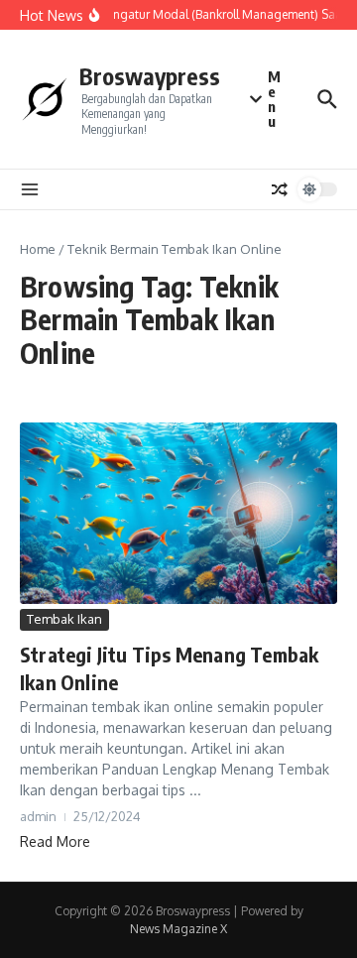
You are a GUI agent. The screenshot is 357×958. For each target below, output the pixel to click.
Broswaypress (149, 75)
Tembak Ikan (64, 619)
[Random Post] (280, 189)
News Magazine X (178, 928)
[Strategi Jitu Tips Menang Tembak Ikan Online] (178, 513)
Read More (55, 841)
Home (38, 249)
